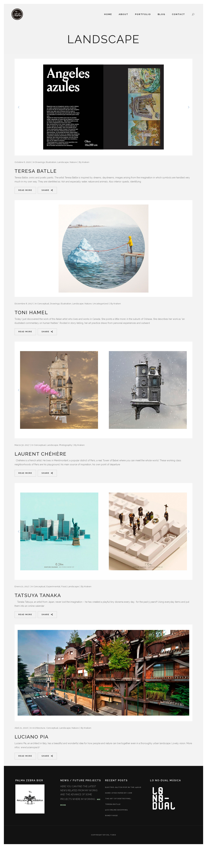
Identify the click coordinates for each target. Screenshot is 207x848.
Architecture (38, 728)
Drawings (40, 162)
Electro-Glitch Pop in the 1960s (123, 787)
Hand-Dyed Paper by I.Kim (118, 793)
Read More (25, 190)
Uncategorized (100, 303)
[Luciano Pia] (103, 672)
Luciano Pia (32, 737)
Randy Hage (111, 815)
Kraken (85, 162)
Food (63, 586)
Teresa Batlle (36, 171)
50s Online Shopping (116, 810)
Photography (65, 445)
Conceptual (43, 303)
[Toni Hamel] (103, 248)
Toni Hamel (31, 312)
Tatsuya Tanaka (38, 595)
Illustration (51, 162)
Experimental (53, 586)
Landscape (63, 162)
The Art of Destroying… (118, 798)
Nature (73, 162)
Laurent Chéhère (40, 454)
